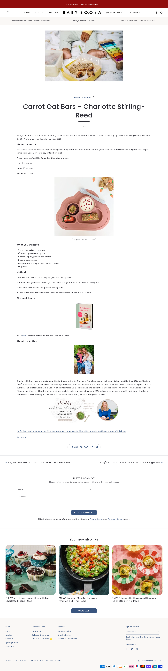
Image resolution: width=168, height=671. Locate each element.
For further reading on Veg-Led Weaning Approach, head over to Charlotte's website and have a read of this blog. (71, 431)
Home (77, 97)
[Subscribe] (158, 631)
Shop (8, 631)
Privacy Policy (96, 519)
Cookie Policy (64, 635)
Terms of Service (116, 519)
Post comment (84, 512)
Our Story (10, 646)
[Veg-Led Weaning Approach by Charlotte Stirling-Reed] (84, 410)
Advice (9, 635)
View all (84, 610)
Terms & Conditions (67, 639)
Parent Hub (87, 97)
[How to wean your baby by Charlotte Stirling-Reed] (84, 330)
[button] (8, 12)
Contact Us (37, 631)
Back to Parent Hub (85, 447)
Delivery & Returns (40, 635)
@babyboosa (12, 642)
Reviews (9, 639)
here (24, 336)
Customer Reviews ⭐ (42, 639)
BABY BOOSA (17, 660)
